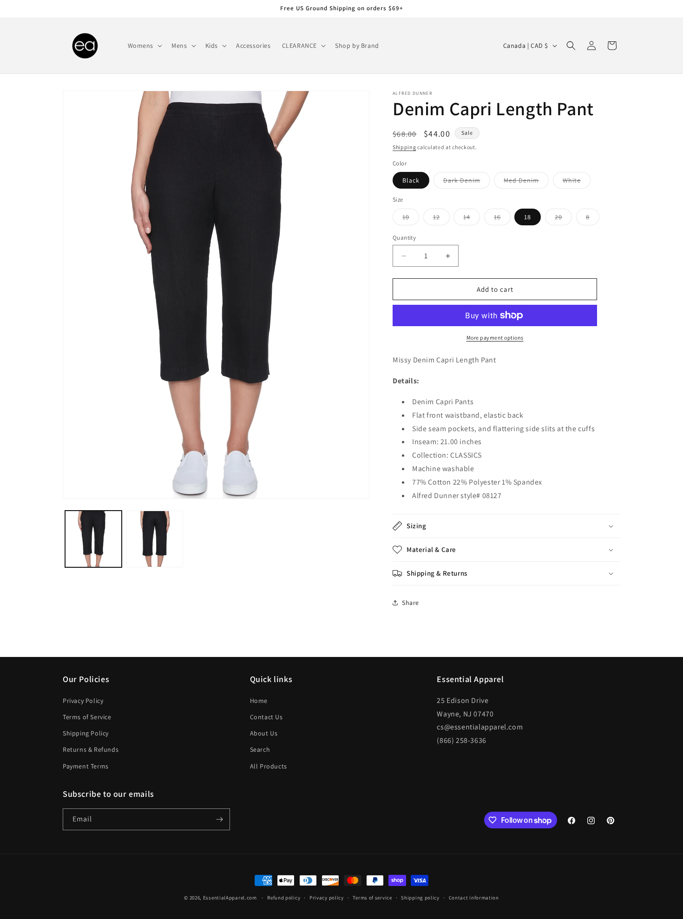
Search (260, 749)
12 (441, 218)
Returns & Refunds (90, 749)
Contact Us (266, 717)
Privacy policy (326, 897)
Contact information (474, 897)
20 (563, 218)
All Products (268, 766)
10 (410, 218)
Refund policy (283, 897)
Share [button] (410, 602)
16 (502, 218)
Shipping (404, 147)
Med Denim (526, 182)
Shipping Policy (86, 733)
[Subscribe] (219, 819)
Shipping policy (420, 897)
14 (471, 218)
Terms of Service (87, 717)
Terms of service (372, 897)
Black (411, 180)
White (577, 182)
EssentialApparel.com (230, 897)
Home (259, 700)
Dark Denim (466, 182)
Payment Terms (86, 766)
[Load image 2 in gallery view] (154, 539)
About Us (264, 733)
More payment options (495, 337)
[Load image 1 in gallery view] (93, 539)
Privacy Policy (83, 700)
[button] (144, 45)
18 (527, 217)
